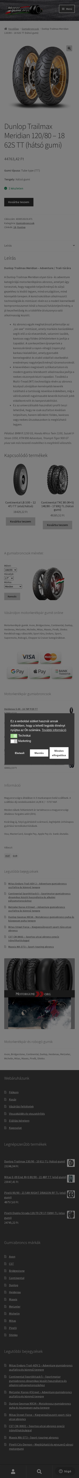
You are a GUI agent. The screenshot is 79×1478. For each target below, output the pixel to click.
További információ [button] (54, 730)
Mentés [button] (39, 753)
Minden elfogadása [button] (59, 753)
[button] (13, 736)
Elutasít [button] (19, 753)
